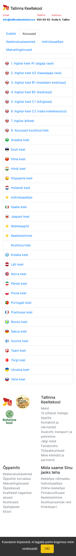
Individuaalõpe (52, 42)
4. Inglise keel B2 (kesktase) (31, 92)
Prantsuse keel (21, 312)
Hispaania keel (21, 178)
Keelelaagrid (20, 226)
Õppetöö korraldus (17, 479)
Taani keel (18, 350)
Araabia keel (20, 140)
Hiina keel (18, 159)
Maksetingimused (19, 50)
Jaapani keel (20, 216)
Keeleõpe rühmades (55, 479)
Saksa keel (19, 331)
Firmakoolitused (53, 493)
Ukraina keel (20, 370)
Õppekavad (11, 488)
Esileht (11, 34)
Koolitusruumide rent (56, 502)
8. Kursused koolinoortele (30, 130)
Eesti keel (18, 149)
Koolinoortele (21, 245)
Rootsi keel (19, 322)
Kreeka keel (19, 255)
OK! (47, 548)
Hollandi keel (20, 188)
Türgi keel (18, 360)
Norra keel (18, 274)
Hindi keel (18, 169)
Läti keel (17, 264)
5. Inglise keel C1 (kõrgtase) (31, 102)
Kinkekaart (49, 507)
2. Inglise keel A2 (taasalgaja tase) (36, 73)
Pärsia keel (19, 283)
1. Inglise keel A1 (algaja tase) (32, 63)
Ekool (7, 511)
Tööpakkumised (52, 450)
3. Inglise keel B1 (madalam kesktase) (38, 82)
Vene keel (18, 379)
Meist (45, 408)
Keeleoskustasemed (20, 42)
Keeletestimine (21, 236)
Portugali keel (21, 303)
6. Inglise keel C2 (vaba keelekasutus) (39, 111)
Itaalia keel (19, 207)
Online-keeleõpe (53, 488)
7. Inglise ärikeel (22, 121)
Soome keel (19, 341)
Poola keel (18, 293)
